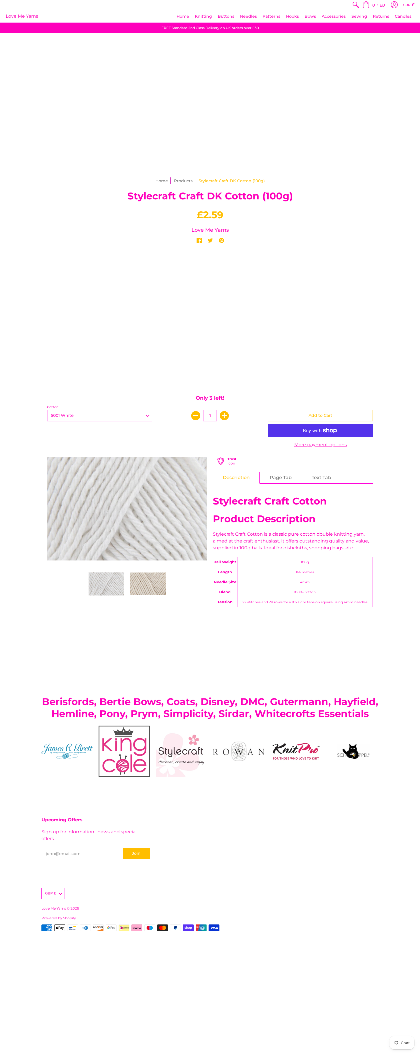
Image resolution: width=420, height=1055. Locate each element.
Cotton (52, 407)
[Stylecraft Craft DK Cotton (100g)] (106, 584)
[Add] (224, 415)
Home (161, 180)
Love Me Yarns (22, 16)
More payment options (320, 444)
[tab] (236, 478)
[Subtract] (195, 415)
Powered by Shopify (58, 918)
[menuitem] (356, 5)
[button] (374, 5)
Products (183, 180)
